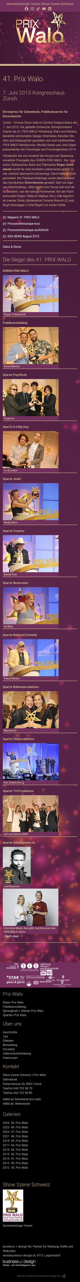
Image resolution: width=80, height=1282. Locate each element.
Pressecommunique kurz (23, 223)
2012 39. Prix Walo (15, 1167)
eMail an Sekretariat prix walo (22, 1099)
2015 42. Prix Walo (15, 1154)
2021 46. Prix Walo (15, 1136)
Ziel (5, 1036)
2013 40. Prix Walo (15, 1163)
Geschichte (10, 1032)
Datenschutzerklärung (17, 1053)
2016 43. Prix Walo (15, 1149)
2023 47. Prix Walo (15, 1132)
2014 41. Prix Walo (15, 1158)
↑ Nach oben (11, 936)
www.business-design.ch (19, 1255)
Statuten (8, 1040)
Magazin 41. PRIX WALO (23, 217)
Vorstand (9, 1049)
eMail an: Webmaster (16, 1103)
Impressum (10, 1058)
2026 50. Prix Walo (15, 1123)
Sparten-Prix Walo (14, 1015)
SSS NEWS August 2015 (23, 236)
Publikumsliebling (14, 1006)
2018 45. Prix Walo (15, 1141)
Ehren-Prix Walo (13, 1002)
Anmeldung (10, 1045)
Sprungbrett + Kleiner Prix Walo (23, 1011)
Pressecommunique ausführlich (28, 230)
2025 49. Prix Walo (15, 1127)
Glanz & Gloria (12, 247)
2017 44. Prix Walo (15, 1145)
